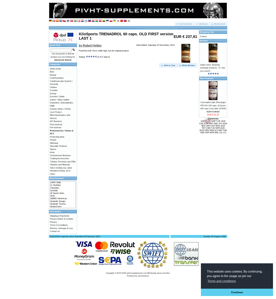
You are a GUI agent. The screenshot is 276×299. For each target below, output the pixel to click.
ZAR (208, 128)
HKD (207, 130)
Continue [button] (237, 292)
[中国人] (121, 21)
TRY (204, 128)
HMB (52, 106)
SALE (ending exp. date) (61, 168)
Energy (53, 93)
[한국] (128, 21)
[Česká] (64, 21)
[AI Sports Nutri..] (63, 193)
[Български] (89, 21)
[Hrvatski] (93, 21)
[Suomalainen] (68, 21)
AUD (223, 121)
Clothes (53, 87)
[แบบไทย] (125, 21)
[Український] (114, 21)
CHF (218, 121)
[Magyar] (96, 21)
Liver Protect (56, 112)
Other (52, 174)
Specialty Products (58, 146)
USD (203, 121)
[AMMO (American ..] (63, 198)
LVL (221, 132)
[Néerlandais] (82, 21)
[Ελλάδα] (85, 21)
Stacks (53, 149)
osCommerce (143, 276)
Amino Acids (55, 69)
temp (52, 152)
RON (202, 130)
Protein (53, 140)
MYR (212, 132)
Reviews (204, 41)
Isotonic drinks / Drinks (60, 109)
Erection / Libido (57, 96)
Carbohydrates (57, 78)
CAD (201, 123)
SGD (223, 126)
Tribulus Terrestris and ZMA (62, 161)
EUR (208, 121)
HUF (211, 123)
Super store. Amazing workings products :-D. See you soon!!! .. (212, 68)
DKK (216, 123)
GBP (213, 121)
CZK (206, 123)
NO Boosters (56, 121)
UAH (208, 126)
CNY (213, 126)
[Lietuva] (103, 21)
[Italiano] (53, 21)
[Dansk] (78, 21)
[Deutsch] (50, 21)
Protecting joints (57, 137)
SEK (203, 126)
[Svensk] (75, 21)
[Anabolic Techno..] (63, 204)
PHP (207, 132)
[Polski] (110, 21)
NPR (218, 128)
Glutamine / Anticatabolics (61, 103)
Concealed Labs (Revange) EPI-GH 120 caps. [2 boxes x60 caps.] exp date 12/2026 (213, 105)
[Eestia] (107, 21)
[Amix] (63, 196)
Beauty (53, 75)
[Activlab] (63, 190)
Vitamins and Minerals (60, 164)
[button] (184, 24)
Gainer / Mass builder (59, 100)
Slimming (54, 143)
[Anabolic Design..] (63, 201)
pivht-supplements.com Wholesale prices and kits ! (148, 273)
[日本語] (118, 21)
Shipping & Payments (59, 216)
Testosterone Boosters (60, 155)
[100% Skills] (63, 182)
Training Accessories (59, 158)
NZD (222, 128)
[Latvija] (100, 21)
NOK (225, 123)
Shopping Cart (207, 32)
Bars (52, 72)
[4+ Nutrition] (63, 185)
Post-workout (56, 124)
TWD (202, 132)
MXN (212, 130)
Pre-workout (55, 127)
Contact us (55, 231)
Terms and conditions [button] (221, 281)
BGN (218, 126)
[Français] (61, 21)
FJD (213, 128)
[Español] (57, 21)
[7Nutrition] (63, 188)
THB (224, 130)
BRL (217, 132)
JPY (220, 123)
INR (220, 130)
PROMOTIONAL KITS (60, 171)
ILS (216, 130)
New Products (206, 78)
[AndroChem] (63, 206)
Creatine (54, 90)
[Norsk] (71, 21)
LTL (225, 132)
